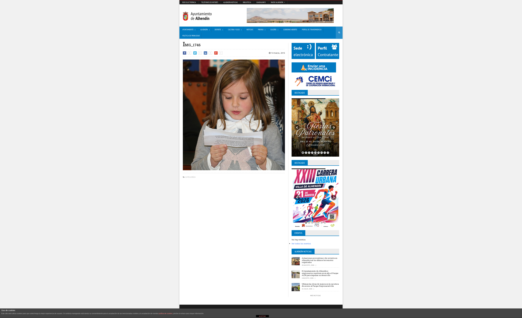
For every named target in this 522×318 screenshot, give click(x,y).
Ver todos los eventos (301, 243)
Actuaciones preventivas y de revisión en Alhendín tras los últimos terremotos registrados (319, 260)
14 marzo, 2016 (278, 53)
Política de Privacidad (191, 35)
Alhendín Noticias (230, 2)
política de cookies (166, 313)
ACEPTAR (262, 316)
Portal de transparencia (311, 29)
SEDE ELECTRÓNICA (189, 2)
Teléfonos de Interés (209, 2)
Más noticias (315, 295)
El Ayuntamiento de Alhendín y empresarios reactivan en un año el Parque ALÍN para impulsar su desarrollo (320, 273)
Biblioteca (247, 2)
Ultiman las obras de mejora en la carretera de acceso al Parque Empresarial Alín (320, 285)
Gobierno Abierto (290, 29)
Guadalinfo (261, 2)
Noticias (250, 29)
